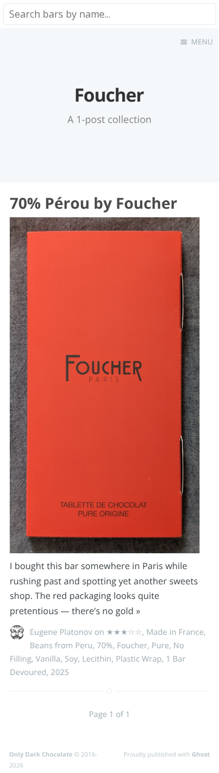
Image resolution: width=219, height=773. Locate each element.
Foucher (132, 645)
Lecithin (96, 658)
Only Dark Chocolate (40, 754)
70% (105, 645)
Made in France (174, 631)
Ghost (201, 754)
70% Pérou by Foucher (93, 203)
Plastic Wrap (139, 658)
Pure (160, 645)
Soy (71, 658)
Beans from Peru (61, 645)
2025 (59, 671)
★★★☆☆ (124, 631)
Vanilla (48, 658)
